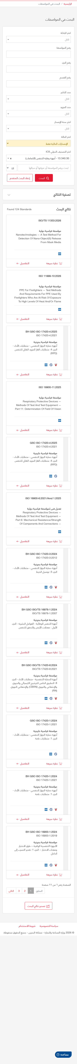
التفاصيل (24, 263)
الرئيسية (68, 3)
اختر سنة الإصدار (62, 122)
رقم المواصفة (64, 47)
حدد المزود (65, 107)
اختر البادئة (66, 33)
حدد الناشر (66, 92)
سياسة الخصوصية (49, 925)
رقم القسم (65, 77)
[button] (20, 178)
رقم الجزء (66, 62)
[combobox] (38, 39)
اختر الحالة (66, 136)
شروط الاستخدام (27, 925)
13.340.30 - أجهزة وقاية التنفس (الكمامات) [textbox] (39, 158)
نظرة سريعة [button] (52, 263)
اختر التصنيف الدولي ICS (58, 151)
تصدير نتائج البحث (37, 906)
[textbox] (38, 39)
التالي (11, 890)
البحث (42, 178)
